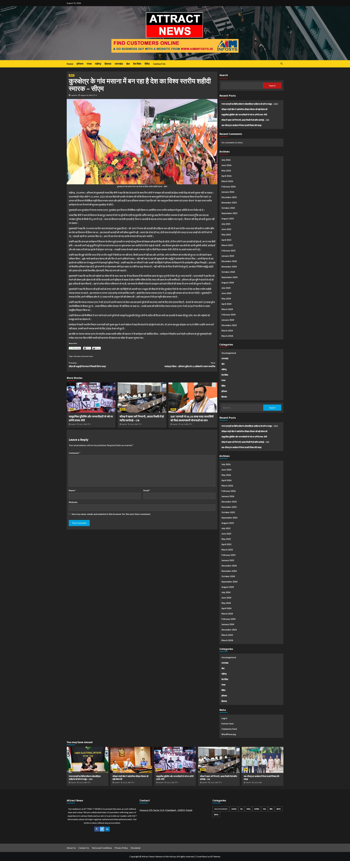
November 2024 (229, 266)
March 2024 (227, 309)
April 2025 (226, 240)
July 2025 (226, 224)
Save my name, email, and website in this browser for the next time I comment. (111, 514)
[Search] (281, 63)
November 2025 (229, 202)
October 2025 (228, 208)
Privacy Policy (121, 848)
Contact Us (159, 63)
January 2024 (227, 320)
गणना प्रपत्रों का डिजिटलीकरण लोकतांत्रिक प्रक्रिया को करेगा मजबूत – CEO (249, 104)
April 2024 (226, 304)
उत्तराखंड (119, 63)
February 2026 (228, 186)
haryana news (87, 356)
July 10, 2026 (184, 424)
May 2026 (226, 170)
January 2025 (227, 256)
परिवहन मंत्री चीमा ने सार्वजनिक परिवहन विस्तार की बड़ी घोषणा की (244, 109)
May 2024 (226, 298)
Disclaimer (136, 848)
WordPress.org (228, 734)
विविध (147, 63)
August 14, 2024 (87, 95)
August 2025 (227, 218)
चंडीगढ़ (98, 63)
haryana (77, 356)
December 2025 (229, 197)
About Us (71, 848)
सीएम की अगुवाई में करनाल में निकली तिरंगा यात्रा (87, 364)
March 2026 (227, 181)
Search (223, 75)
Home (70, 63)
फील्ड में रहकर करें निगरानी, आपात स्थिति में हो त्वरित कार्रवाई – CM (245, 120)
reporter (74, 95)
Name (72, 490)
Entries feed (227, 723)
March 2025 (227, 245)
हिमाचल (108, 63)
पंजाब (89, 63)
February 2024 (228, 314)
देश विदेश (137, 63)
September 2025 (229, 213)
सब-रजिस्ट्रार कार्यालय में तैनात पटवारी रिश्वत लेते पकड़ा (241, 125)
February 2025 (228, 250)
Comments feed (229, 729)
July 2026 (226, 160)
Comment (74, 453)
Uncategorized (228, 353)
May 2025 (226, 234)
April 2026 (226, 176)
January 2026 (227, 192)
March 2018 (227, 336)
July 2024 (226, 288)
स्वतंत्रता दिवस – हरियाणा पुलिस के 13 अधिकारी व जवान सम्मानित (189, 364)
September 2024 (229, 277)
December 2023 (229, 325)
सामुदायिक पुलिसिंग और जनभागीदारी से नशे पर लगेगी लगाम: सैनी (244, 114)
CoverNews (201, 856)
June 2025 (226, 229)
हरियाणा (80, 63)
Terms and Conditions (102, 848)
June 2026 (226, 165)
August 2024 (227, 282)
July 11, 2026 (83, 424)
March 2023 (227, 330)
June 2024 (226, 293)
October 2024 (228, 272)
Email (146, 490)
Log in (224, 718)
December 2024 (229, 261)
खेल (128, 63)
